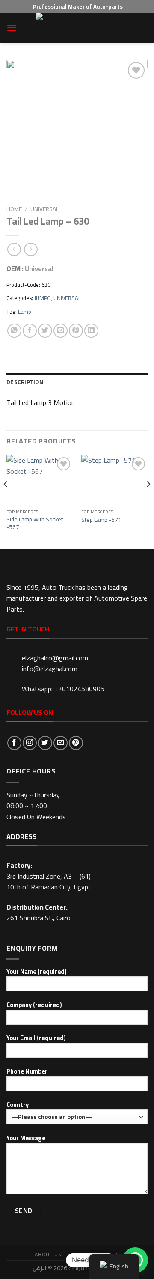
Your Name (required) (36, 972)
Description (24, 382)
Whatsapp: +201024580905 (63, 688)
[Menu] (11, 27)
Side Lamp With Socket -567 (34, 523)
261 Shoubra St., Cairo (38, 917)
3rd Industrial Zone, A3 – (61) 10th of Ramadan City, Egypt (48, 882)
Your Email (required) (35, 1038)
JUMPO (42, 298)
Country (17, 1105)
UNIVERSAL (44, 208)
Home (14, 208)
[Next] (148, 501)
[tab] (77, 381)
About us (48, 1254)
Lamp (24, 311)
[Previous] (6, 501)
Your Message (25, 1138)
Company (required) (34, 1005)
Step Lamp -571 (101, 520)
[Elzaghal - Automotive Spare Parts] (77, 28)
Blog (74, 1254)
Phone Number (26, 1071)
